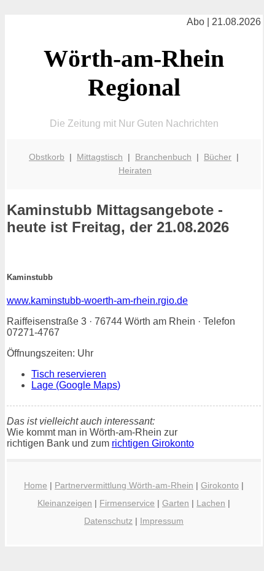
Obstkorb (46, 157)
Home (35, 485)
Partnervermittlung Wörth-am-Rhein (124, 485)
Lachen (210, 503)
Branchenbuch (163, 157)
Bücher (217, 157)
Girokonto (220, 485)
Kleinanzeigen (64, 503)
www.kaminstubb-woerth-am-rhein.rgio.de (97, 300)
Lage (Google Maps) (75, 385)
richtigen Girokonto (153, 443)
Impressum (162, 521)
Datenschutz (108, 521)
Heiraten (135, 170)
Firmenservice (127, 503)
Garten (175, 503)
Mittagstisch (100, 157)
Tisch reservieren (68, 374)
